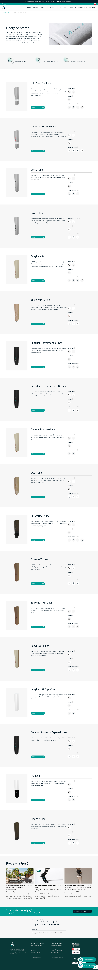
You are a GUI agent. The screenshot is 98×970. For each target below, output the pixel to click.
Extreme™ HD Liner (41, 602)
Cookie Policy (82, 962)
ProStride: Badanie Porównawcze (78, 885)
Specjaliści (61, 7)
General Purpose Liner (43, 429)
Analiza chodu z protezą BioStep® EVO (49, 886)
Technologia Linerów (89, 965)
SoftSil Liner (37, 169)
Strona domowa (32, 7)
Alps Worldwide (9, 3)
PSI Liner (36, 775)
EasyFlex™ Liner (40, 645)
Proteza (50, 7)
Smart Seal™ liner (40, 516)
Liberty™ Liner (38, 819)
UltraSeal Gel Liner (41, 83)
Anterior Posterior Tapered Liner (49, 732)
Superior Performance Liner (46, 342)
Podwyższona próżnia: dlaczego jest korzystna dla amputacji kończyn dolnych (20, 888)
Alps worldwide (89, 959)
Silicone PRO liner (41, 299)
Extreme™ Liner (39, 559)
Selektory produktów (76, 7)
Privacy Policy (74, 962)
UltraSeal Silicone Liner (44, 126)
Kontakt (92, 7)
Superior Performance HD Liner (48, 386)
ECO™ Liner (37, 472)
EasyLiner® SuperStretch (45, 689)
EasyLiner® (37, 256)
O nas (42, 7)
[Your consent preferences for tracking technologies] (95, 967)
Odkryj (33, 107)
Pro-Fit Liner (38, 213)
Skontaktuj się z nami (80, 911)
